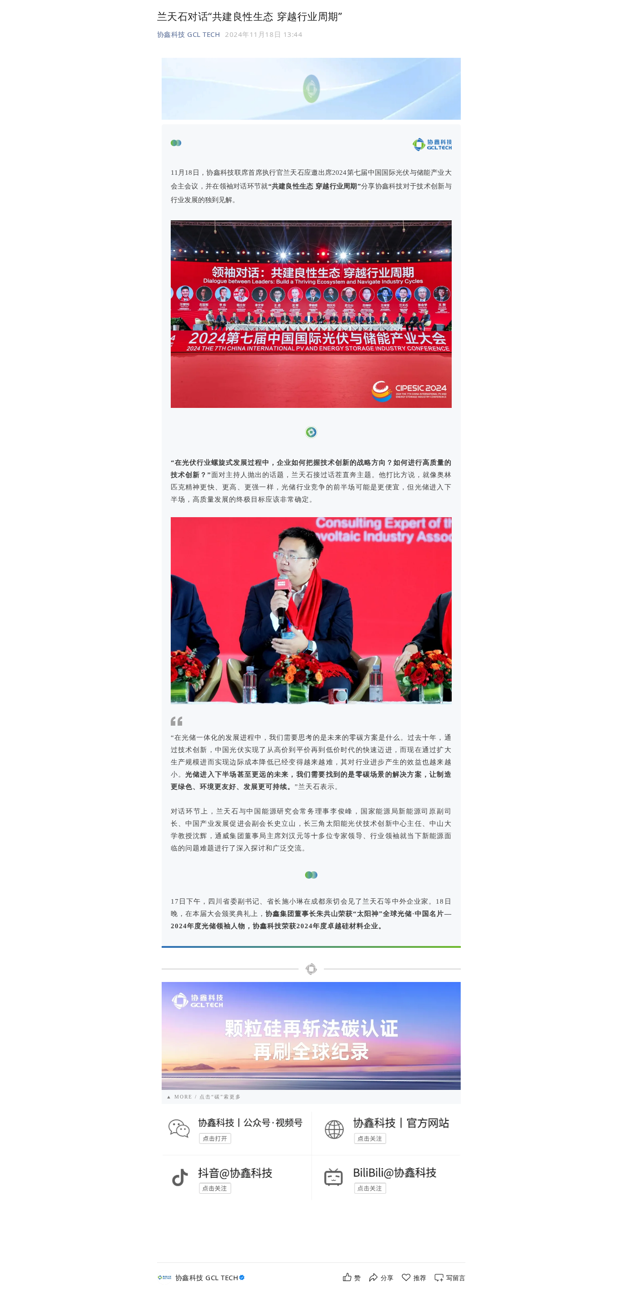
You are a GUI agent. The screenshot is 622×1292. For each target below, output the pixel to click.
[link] (211, 1277)
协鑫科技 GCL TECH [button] (188, 34)
